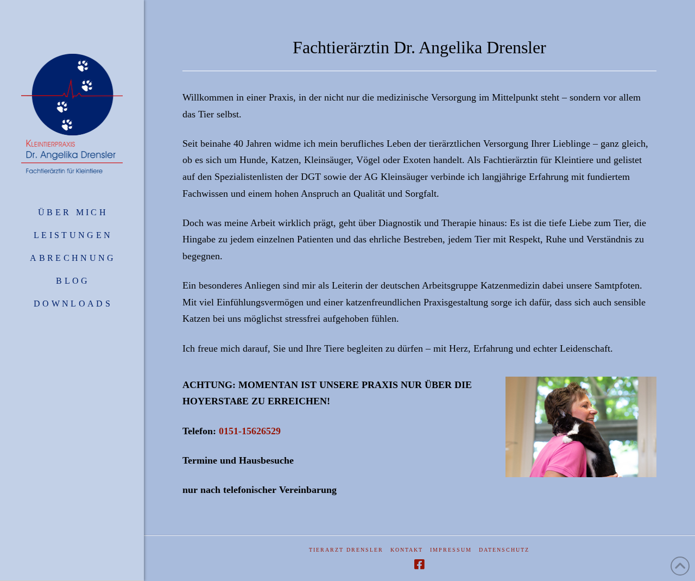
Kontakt (406, 550)
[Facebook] (419, 564)
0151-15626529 (250, 431)
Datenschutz (504, 550)
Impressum (451, 550)
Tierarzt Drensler (346, 550)
